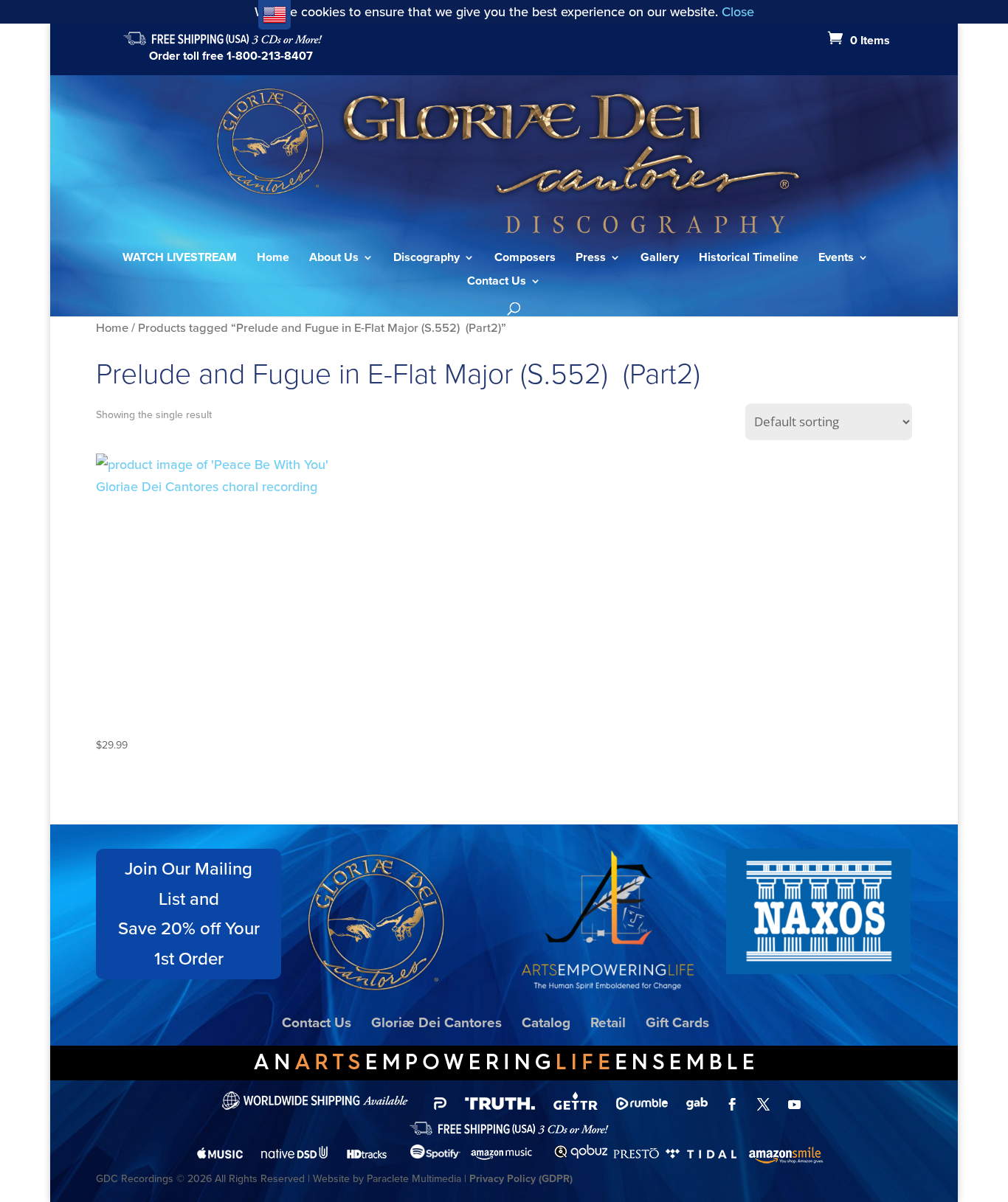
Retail (608, 1022)
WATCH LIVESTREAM (179, 258)
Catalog (546, 1022)
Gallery (660, 258)
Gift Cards (677, 1022)
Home (273, 258)
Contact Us (496, 282)
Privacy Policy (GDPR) (521, 1179)
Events (836, 258)
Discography (426, 258)
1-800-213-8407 (270, 55)
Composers (525, 258)
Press (591, 258)
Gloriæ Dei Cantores (436, 1022)
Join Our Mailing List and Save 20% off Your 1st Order (189, 913)
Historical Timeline (748, 258)
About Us (334, 258)
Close (738, 11)
